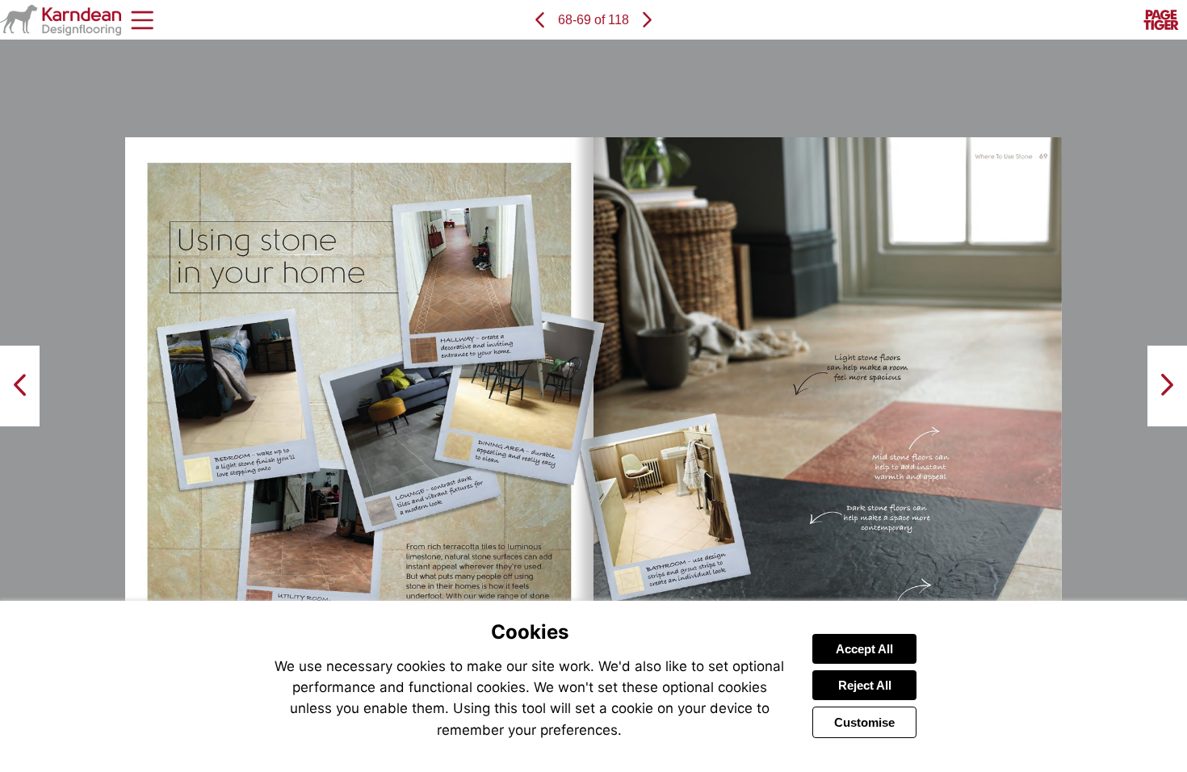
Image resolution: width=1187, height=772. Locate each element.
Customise (864, 722)
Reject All (864, 685)
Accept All (864, 649)
